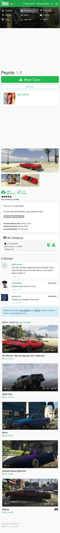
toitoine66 (16, 283)
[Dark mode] (52, 3)
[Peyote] (30, 160)
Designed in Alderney (10, 523)
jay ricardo (23, 94)
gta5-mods (17, 264)
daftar (37, 310)
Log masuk (24, 310)
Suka (24, 193)
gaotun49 (16, 296)
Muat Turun (32, 79)
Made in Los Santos (10, 526)
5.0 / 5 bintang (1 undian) (10, 199)
